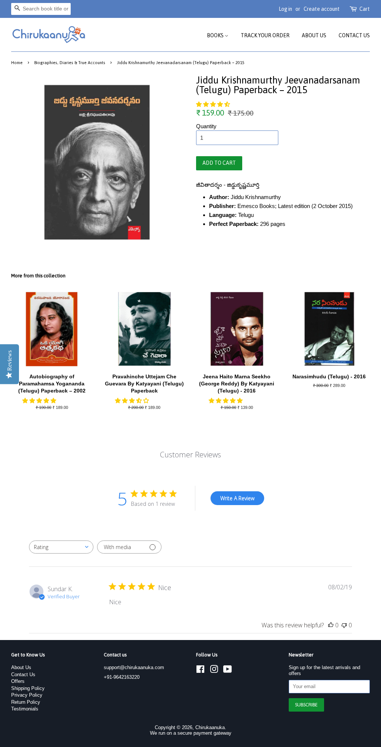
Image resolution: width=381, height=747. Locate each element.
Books (216, 35)
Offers (18, 681)
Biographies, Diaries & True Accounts (69, 62)
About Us (314, 35)
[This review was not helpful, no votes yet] (344, 625)
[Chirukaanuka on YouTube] (227, 671)
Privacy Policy (26, 695)
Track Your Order (265, 35)
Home (17, 62)
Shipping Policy (28, 688)
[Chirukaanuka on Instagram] (214, 671)
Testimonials (24, 709)
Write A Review (237, 498)
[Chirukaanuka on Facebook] (200, 671)
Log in (285, 9)
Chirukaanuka (210, 727)
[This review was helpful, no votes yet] (330, 625)
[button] (213, 104)
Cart (364, 9)
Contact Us (354, 35)
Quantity (206, 126)
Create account (322, 9)
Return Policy (25, 702)
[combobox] (61, 547)
